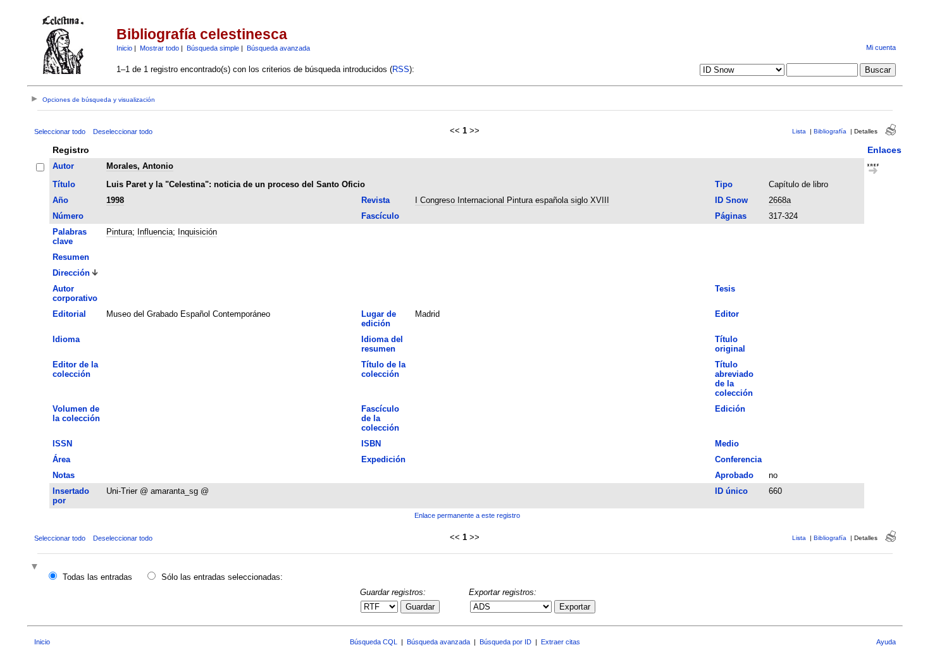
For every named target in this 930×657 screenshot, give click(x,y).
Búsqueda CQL (373, 642)
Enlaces (884, 150)
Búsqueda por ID (505, 642)
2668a (780, 200)
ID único (731, 491)
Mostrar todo (159, 48)
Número (68, 216)
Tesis (725, 288)
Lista (799, 131)
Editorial (69, 314)
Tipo (724, 184)
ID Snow (731, 200)
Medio (727, 443)
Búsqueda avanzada (278, 48)
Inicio (124, 48)
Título (64, 184)
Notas (64, 475)
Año (60, 200)
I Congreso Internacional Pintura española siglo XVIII (512, 200)
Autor (63, 166)
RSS (400, 69)
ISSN (62, 443)
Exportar (574, 606)
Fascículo (380, 216)
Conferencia (738, 459)
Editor (727, 314)
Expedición (383, 459)
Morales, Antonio (139, 166)
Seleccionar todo (59, 131)
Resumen (71, 257)
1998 (115, 200)
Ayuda (886, 642)
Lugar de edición (378, 318)
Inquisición (197, 231)
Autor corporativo (75, 293)
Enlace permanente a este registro (467, 515)
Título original (730, 344)
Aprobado (734, 475)
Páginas (731, 216)
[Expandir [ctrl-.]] (36, 567)
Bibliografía (830, 131)
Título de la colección (383, 369)
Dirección (71, 273)
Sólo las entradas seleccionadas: (222, 577)
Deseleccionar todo (122, 131)
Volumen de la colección (76, 413)
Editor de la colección (75, 369)
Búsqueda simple (213, 48)
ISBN (371, 443)
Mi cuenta (881, 47)
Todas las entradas (97, 577)
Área (61, 459)
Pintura (119, 231)
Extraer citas (560, 642)
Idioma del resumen (382, 344)
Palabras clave (70, 236)
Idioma (66, 339)
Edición (730, 409)
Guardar (420, 606)
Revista (375, 200)
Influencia (155, 231)
